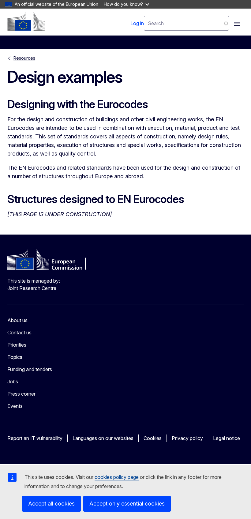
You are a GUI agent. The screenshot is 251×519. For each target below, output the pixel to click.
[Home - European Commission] (26, 21)
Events (15, 406)
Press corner (21, 394)
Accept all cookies (51, 503)
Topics (14, 357)
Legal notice (226, 438)
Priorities (16, 345)
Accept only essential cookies (127, 503)
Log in (137, 23)
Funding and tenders (29, 369)
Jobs (12, 381)
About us (17, 320)
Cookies (153, 438)
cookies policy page (117, 477)
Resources (24, 58)
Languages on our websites (103, 438)
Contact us (19, 332)
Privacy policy (187, 438)
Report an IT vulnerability (34, 438)
